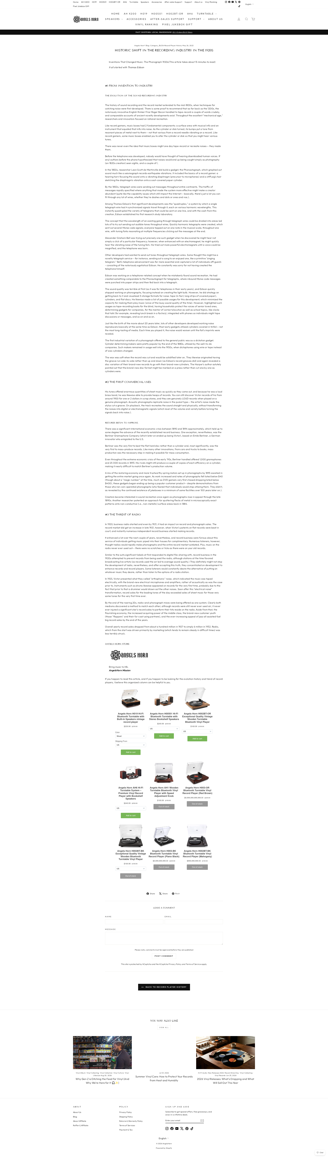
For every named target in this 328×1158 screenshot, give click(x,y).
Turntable (133, 2)
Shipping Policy (126, 1116)
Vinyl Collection (106, 1073)
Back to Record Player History (166, 987)
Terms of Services (127, 1125)
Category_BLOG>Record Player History (166, 45)
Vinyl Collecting (93, 1073)
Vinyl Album (80, 1073)
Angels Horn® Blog (141, 45)
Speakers (145, 2)
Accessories (157, 2)
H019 (94, 2)
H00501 (102, 2)
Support (188, 2)
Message (110, 929)
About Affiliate (79, 1121)
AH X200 (85, 2)
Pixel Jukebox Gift (81, 6)
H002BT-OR (114, 2)
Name (108, 916)
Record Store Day (232, 1073)
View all (164, 1027)
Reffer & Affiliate (80, 1125)
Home (76, 2)
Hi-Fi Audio (202, 1073)
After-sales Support (173, 2)
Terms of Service (193, 964)
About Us (77, 1112)
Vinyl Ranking (211, 2)
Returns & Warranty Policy (131, 1121)
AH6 (125, 2)
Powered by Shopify (164, 1148)
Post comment (164, 956)
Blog (75, 1116)
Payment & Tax (126, 1130)
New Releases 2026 (216, 1073)
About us (198, 2)
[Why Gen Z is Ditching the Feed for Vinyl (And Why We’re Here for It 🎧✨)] (102, 1052)
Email (168, 916)
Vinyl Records (220, 1075)
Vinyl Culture (119, 1073)
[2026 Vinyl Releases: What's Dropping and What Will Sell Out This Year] (225, 1052)
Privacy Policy (175, 964)
